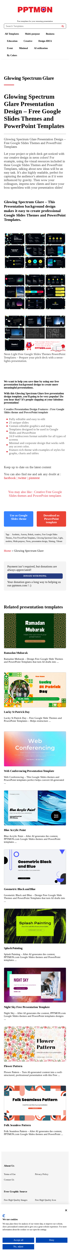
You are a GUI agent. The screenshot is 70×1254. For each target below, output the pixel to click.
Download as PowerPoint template (51, 519)
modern (9, 541)
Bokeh (30, 534)
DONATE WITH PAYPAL (35, 576)
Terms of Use (10, 1174)
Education (12, 41)
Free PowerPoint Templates (24, 538)
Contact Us (9, 1179)
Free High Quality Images (15, 1200)
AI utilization (41, 48)
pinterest (34, 478)
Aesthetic (15, 534)
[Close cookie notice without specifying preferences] (66, 1210)
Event (10, 48)
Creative (28, 41)
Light (60, 538)
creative (37, 534)
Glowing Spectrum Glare (47, 538)
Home (7, 550)
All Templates (12, 34)
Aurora (24, 534)
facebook (10, 478)
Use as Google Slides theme (19, 517)
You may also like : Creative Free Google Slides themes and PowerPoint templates (35, 493)
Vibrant (59, 541)
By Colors (12, 55)
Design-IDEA (45, 41)
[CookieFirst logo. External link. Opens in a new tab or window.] (4, 1215)
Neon (28, 541)
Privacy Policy (41, 1174)
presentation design (39, 541)
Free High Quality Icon (45, 1200)
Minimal (23, 48)
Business (50, 34)
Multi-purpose (32, 34)
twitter (22, 478)
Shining (52, 541)
